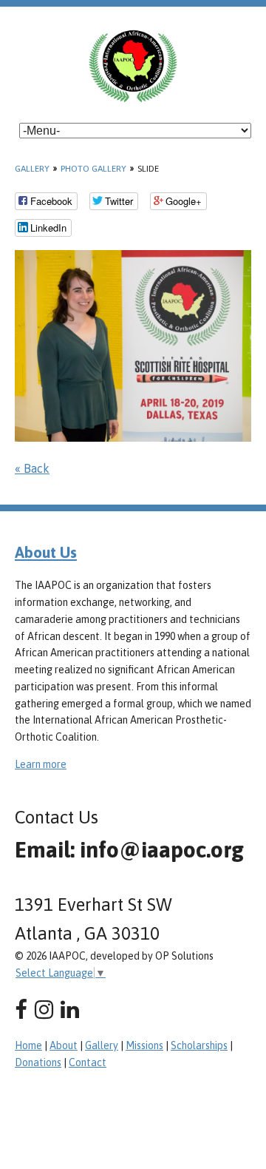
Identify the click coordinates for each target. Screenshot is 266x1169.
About (64, 1045)
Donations (38, 1062)
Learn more (40, 764)
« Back (32, 468)
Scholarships (199, 1045)
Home (28, 1045)
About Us (46, 552)
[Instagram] (44, 1009)
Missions (144, 1045)
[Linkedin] (70, 1009)
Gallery (32, 169)
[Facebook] (21, 1009)
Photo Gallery (93, 169)
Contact (87, 1062)
